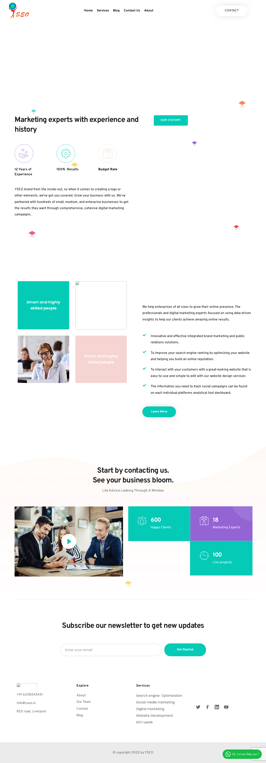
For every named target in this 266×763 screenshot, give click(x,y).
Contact (82, 708)
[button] (69, 541)
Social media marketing (155, 702)
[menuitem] (88, 10)
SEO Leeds (145, 722)
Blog (79, 715)
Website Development (155, 715)
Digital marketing (150, 709)
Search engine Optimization (159, 695)
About (81, 695)
